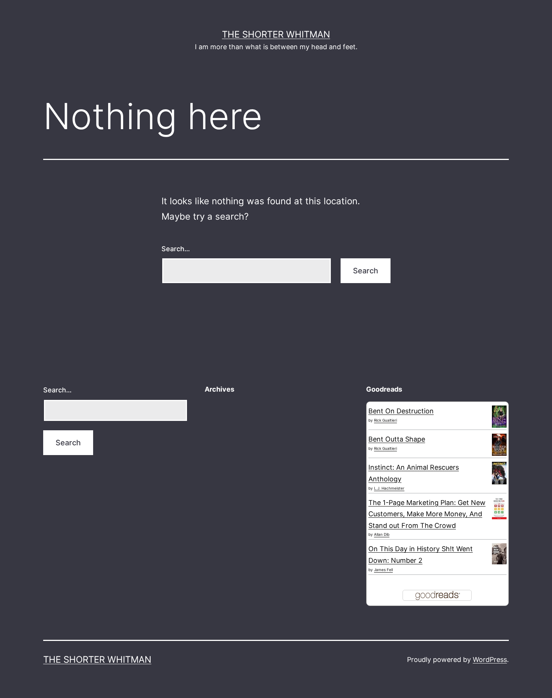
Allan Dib (381, 534)
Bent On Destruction (401, 411)
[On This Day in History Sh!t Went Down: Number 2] (499, 553)
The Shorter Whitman (276, 34)
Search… (175, 249)
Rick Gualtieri (385, 420)
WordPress (490, 659)
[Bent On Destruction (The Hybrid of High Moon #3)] (499, 416)
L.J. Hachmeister (389, 488)
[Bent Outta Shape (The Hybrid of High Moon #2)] (499, 444)
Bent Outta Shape (396, 439)
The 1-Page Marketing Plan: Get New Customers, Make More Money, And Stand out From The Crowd (427, 514)
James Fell (383, 569)
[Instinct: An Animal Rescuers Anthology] (499, 473)
